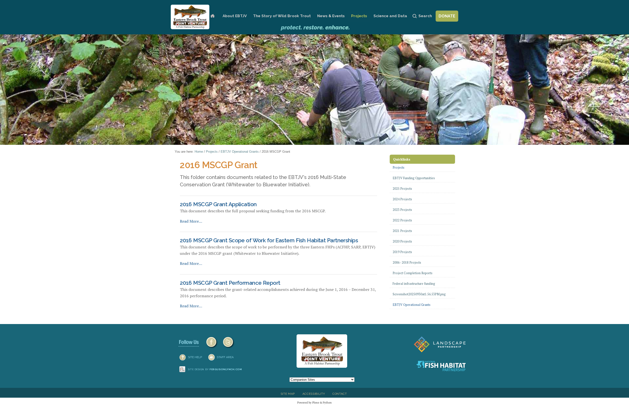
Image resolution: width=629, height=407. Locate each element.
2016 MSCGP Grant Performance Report (230, 283)
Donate (447, 16)
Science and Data (390, 16)
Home (212, 16)
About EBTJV (235, 16)
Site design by (215, 369)
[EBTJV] (190, 17)
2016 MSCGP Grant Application (218, 204)
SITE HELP (195, 357)
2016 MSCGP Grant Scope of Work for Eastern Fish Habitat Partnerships (269, 240)
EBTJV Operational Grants (240, 151)
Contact (339, 393)
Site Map (288, 393)
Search (425, 16)
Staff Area (225, 357)
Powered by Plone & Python (314, 402)
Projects (359, 16)
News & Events (331, 16)
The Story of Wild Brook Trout (282, 16)
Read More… (191, 221)
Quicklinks (401, 159)
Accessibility (313, 393)
